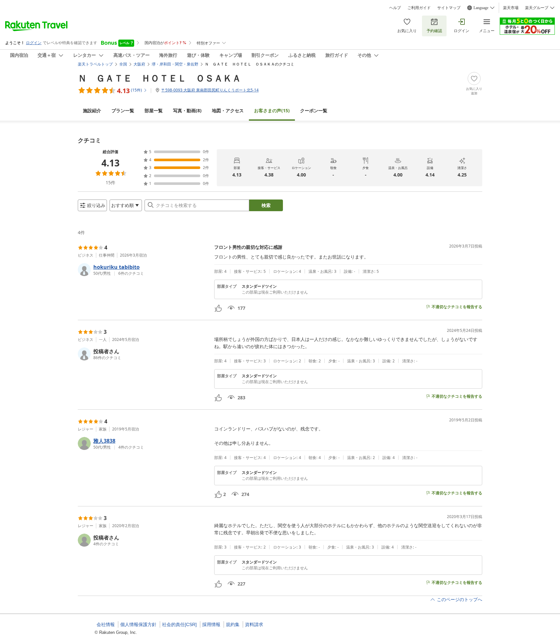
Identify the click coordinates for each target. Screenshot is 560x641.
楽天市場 (511, 8)
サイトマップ (449, 8)
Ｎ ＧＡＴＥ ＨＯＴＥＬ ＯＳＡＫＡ (159, 78)
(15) (272, 110)
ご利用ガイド (419, 8)
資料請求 (254, 624)
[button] (143, 269)
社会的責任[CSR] (179, 624)
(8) (187, 110)
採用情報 (211, 624)
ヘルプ (395, 8)
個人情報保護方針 (138, 624)
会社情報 (106, 624)
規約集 (232, 624)
